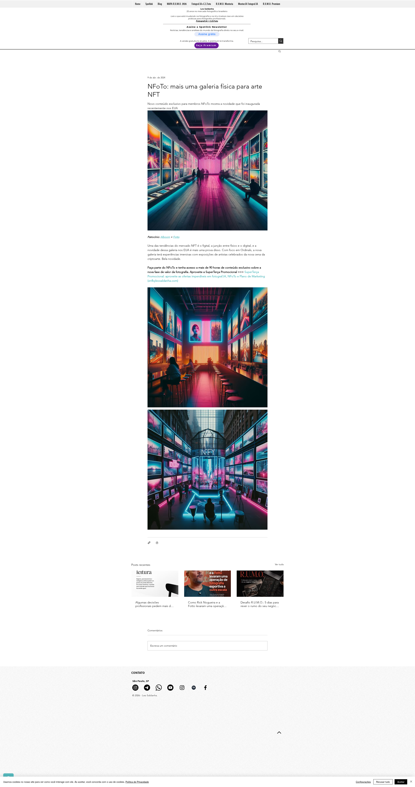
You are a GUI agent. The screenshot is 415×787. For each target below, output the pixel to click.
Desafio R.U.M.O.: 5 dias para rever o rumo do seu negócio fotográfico (260, 604)
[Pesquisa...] (280, 41)
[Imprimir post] (157, 542)
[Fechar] (411, 781)
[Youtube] (170, 688)
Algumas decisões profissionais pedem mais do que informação (153, 604)
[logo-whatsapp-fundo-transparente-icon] (159, 688)
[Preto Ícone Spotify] (194, 688)
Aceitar (400, 781)
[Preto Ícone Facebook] (205, 688)
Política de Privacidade (137, 781)
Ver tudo (279, 564)
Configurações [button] (363, 781)
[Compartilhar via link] (149, 542)
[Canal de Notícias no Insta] (135, 688)
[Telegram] (147, 688)
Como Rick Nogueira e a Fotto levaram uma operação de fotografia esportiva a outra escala (206, 604)
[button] (279, 51)
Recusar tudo (383, 781)
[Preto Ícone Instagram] (182, 688)
